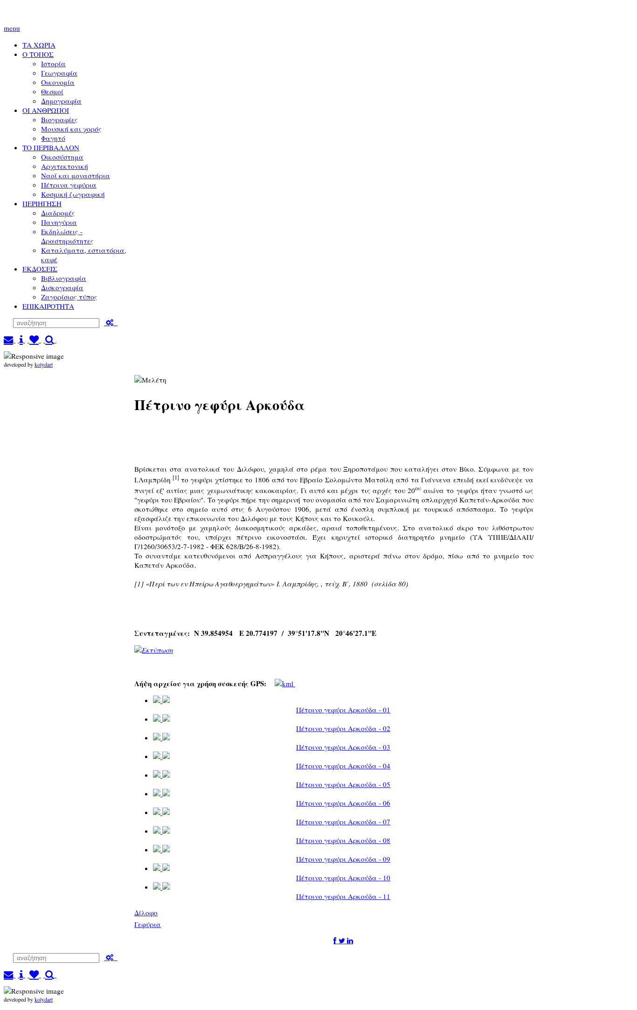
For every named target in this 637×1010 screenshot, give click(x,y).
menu (12, 28)
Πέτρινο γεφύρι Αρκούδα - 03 (343, 747)
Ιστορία (53, 63)
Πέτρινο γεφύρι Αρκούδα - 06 (343, 803)
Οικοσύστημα (62, 156)
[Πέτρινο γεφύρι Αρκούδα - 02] (161, 719)
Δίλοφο (146, 912)
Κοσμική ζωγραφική (73, 194)
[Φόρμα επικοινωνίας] (9, 339)
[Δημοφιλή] (34, 339)
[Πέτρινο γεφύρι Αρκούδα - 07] (161, 812)
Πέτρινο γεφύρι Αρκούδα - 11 (343, 896)
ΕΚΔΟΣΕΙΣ (39, 268)
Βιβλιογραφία (63, 278)
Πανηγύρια (59, 222)
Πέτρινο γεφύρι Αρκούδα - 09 (343, 859)
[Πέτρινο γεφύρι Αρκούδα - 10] (161, 868)
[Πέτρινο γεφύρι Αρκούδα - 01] (161, 700)
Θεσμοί (52, 91)
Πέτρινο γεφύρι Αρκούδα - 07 (343, 821)
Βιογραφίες (59, 119)
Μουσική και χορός (71, 128)
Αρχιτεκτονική (64, 166)
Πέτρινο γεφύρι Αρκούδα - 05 (343, 784)
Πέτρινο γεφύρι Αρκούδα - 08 (343, 840)
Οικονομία (58, 82)
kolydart (44, 364)
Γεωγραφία (59, 72)
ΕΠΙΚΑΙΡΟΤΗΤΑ (48, 306)
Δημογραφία (61, 100)
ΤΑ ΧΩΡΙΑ (38, 44)
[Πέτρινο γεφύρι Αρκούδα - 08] (161, 831)
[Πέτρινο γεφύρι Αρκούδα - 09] (161, 849)
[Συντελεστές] (21, 339)
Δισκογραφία (62, 287)
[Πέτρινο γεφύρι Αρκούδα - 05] (161, 775)
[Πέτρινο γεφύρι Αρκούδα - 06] (161, 793)
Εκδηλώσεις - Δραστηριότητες (67, 236)
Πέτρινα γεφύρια (69, 184)
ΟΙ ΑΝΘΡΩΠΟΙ (45, 110)
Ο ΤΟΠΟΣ (38, 54)
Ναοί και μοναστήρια (75, 175)
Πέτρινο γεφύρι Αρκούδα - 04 (343, 765)
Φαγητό (53, 138)
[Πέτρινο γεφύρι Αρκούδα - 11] (161, 887)
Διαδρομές (58, 212)
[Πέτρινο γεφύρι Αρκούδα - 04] (161, 756)
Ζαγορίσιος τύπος (69, 296)
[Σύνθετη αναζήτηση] (111, 322)
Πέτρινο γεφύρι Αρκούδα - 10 (343, 877)
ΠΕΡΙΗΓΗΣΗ (42, 203)
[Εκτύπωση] (153, 650)
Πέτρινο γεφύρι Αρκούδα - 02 (343, 728)
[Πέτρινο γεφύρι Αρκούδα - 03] (161, 737)
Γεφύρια (147, 924)
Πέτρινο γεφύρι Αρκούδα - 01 (343, 709)
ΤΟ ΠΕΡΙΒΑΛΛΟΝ (50, 147)
